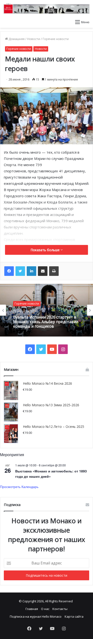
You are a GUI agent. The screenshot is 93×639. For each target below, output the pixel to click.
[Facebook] (9, 271)
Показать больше (46, 250)
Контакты (59, 609)
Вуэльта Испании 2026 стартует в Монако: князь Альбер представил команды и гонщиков (45, 322)
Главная (32, 609)
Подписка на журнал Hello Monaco (36, 616)
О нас (45, 609)
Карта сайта (74, 616)
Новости (33, 39)
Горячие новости (56, 39)
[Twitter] (20, 271)
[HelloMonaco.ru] (46, 8)
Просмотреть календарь (19, 486)
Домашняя (16, 39)
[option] (46, 310)
